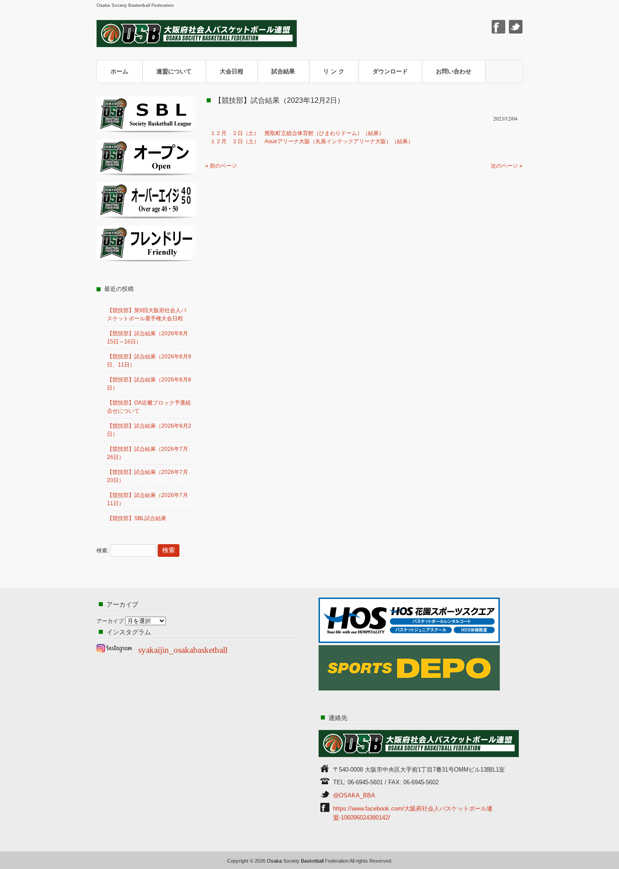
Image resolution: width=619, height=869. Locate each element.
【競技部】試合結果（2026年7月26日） (147, 453)
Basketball (312, 861)
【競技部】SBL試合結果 (136, 518)
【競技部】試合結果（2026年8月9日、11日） (149, 360)
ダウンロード (390, 71)
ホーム (119, 71)
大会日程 (231, 71)
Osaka (274, 861)
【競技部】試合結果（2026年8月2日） (149, 430)
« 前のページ (221, 166)
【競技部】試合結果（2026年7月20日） (147, 476)
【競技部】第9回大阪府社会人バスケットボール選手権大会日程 (146, 314)
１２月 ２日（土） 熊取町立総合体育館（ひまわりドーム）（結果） (297, 133)
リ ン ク (333, 71)
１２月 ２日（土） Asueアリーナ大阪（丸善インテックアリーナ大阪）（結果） (311, 141)
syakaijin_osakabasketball (182, 650)
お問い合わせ (453, 71)
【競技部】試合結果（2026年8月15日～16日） (147, 337)
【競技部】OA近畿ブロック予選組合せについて (149, 407)
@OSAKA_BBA (354, 795)
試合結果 (283, 71)
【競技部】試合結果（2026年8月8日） (149, 384)
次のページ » (506, 166)
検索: (103, 550)
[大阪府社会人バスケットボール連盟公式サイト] (197, 44)
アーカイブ (110, 621)
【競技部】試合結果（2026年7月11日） (147, 499)
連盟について (174, 71)
